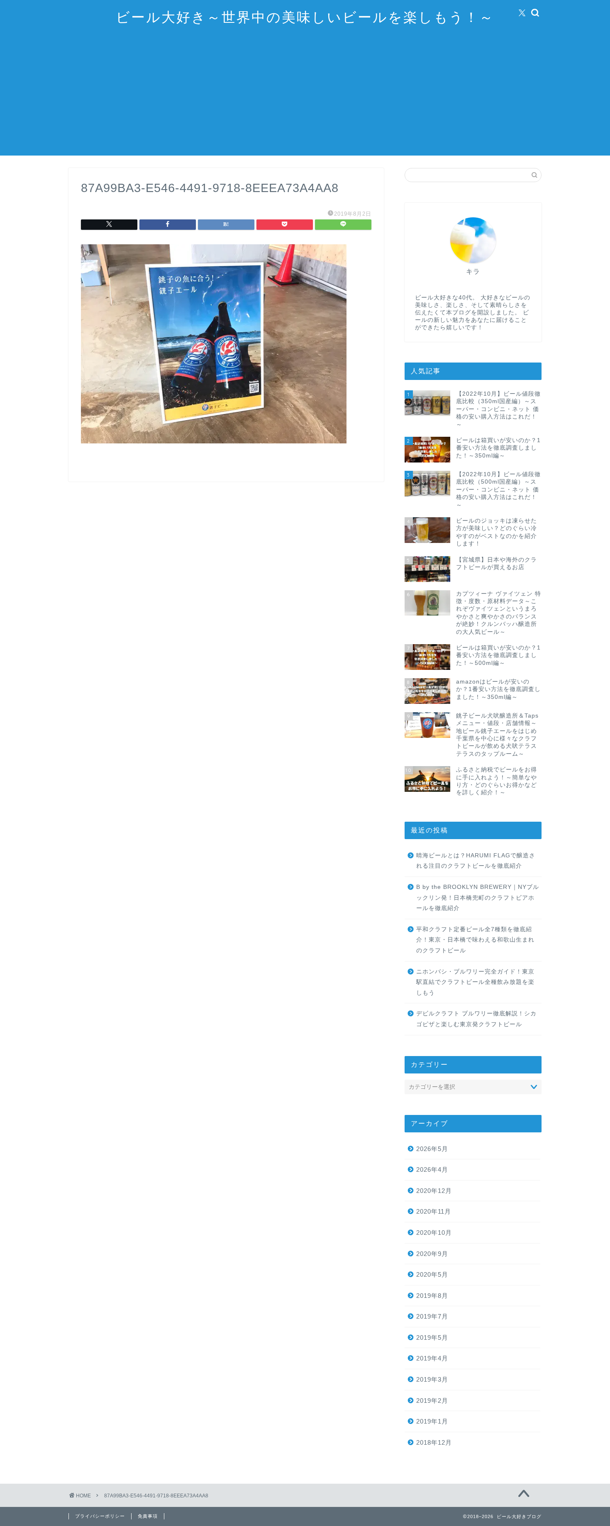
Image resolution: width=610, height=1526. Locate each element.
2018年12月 (434, 1442)
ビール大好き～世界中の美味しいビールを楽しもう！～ (305, 16)
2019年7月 (432, 1316)
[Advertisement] (305, 97)
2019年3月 (432, 1379)
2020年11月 (433, 1211)
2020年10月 (434, 1232)
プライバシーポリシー (100, 1516)
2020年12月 (434, 1190)
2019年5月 (432, 1337)
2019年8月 (432, 1295)
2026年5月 (432, 1148)
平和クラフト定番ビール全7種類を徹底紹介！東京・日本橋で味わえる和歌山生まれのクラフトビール (475, 940)
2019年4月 (432, 1358)
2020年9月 (432, 1253)
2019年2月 (432, 1400)
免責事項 (148, 1516)
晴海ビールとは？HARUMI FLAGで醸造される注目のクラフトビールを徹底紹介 (475, 860)
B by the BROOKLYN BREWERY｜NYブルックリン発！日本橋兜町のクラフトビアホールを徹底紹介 (477, 897)
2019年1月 (432, 1421)
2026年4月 (432, 1169)
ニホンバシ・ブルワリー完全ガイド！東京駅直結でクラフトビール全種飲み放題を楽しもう (475, 982)
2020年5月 (432, 1274)
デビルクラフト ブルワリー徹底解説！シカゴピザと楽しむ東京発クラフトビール (476, 1018)
